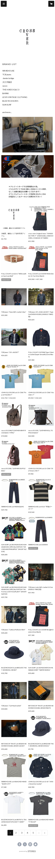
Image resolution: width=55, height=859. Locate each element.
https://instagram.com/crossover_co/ (30, 844)
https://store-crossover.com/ (36, 844)
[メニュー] (4, 4)
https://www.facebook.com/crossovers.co (19, 844)
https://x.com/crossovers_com (25, 844)
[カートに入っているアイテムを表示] (51, 4)
